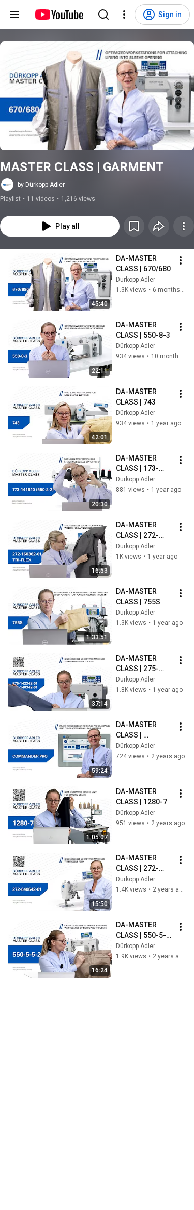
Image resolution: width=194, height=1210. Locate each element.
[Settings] (124, 14)
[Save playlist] (134, 226)
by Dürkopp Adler (41, 184)
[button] (97, 95)
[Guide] (14, 14)
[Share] (158, 226)
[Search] (103, 14)
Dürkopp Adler (135, 279)
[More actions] (183, 226)
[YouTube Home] (59, 14)
